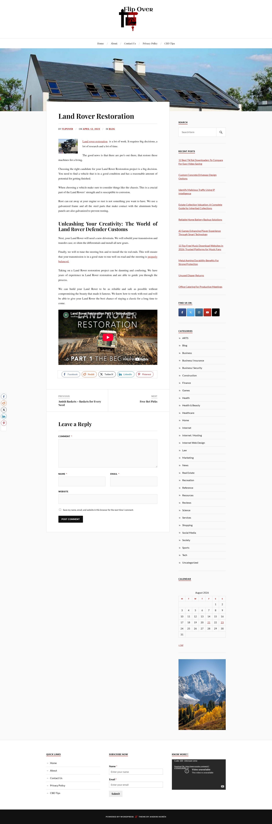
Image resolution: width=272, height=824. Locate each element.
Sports (185, 547)
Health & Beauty (191, 405)
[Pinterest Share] (4, 423)
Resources (187, 495)
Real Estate (188, 472)
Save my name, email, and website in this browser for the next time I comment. (98, 510)
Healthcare (188, 412)
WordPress (127, 817)
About (114, 43)
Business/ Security (192, 367)
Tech (184, 554)
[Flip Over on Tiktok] (215, 312)
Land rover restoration (95, 141)
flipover (67, 129)
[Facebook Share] (4, 396)
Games (186, 390)
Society (186, 540)
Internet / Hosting (192, 435)
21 (208, 622)
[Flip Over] (136, 19)
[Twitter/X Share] (4, 410)
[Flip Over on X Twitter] (190, 312)
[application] (199, 774)
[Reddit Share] (4, 403)
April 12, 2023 (91, 129)
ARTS (185, 337)
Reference (187, 487)
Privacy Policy (150, 43)
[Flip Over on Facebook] (182, 312)
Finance (186, 382)
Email (114, 474)
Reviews (186, 502)
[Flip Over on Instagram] (199, 312)
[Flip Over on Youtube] (207, 312)
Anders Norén (158, 817)
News (185, 465)
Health (186, 397)
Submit (116, 793)
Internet (186, 427)
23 (222, 622)
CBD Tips (169, 43)
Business (187, 352)
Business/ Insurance (193, 360)
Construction (189, 375)
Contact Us (130, 43)
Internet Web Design (193, 442)
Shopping (187, 525)
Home (100, 43)
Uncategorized (190, 562)
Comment (65, 436)
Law (184, 450)
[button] (4, 429)
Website (63, 491)
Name (62, 474)
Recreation (188, 480)
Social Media (189, 532)
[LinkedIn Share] (4, 416)
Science (186, 510)
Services (186, 517)
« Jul (180, 644)
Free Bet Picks (148, 401)
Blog (112, 129)
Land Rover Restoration (96, 115)
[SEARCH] (221, 132)
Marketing (188, 457)
